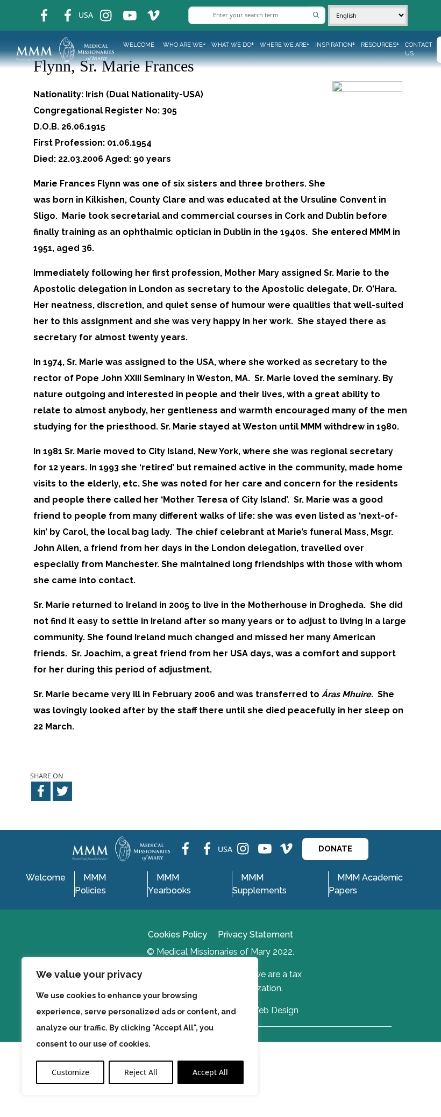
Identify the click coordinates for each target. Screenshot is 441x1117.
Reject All (141, 1072)
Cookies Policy (177, 934)
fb (36, 8)
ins (98, 8)
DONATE (335, 849)
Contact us (418, 49)
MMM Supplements (259, 884)
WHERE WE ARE (283, 44)
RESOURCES (378, 44)
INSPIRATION (333, 44)
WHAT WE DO (231, 44)
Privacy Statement (255, 934)
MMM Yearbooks (169, 884)
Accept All (210, 1072)
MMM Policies (90, 884)
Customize (70, 1072)
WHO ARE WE (183, 44)
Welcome (138, 44)
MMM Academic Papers (366, 884)
